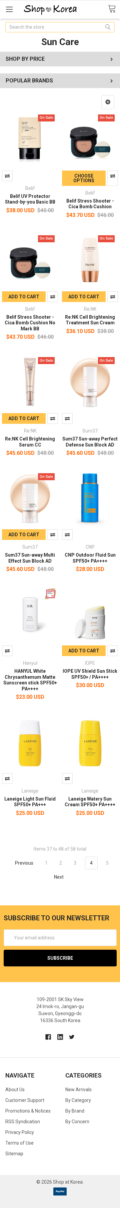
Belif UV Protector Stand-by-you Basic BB (30, 199)
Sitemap (14, 1153)
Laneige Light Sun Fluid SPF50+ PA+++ (30, 802)
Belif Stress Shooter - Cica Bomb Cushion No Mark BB (30, 322)
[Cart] (114, 9)
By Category (78, 1100)
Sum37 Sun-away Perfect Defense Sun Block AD (90, 441)
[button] (107, 102)
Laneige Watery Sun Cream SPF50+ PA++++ (90, 802)
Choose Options (83, 178)
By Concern (77, 1121)
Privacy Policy (19, 1132)
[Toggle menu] (9, 9)
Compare (7, 176)
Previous (23, 863)
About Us (15, 1089)
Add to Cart (23, 296)
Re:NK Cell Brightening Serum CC (30, 441)
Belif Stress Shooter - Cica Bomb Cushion (90, 204)
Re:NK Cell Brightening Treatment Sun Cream (90, 320)
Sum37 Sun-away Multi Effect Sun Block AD (30, 558)
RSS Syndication (22, 1121)
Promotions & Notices (28, 1111)
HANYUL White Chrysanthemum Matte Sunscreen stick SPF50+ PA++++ (30, 679)
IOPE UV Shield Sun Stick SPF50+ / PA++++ (90, 674)
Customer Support (24, 1100)
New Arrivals (78, 1089)
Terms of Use (19, 1143)
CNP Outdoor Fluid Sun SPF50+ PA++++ (90, 558)
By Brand (74, 1111)
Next (59, 876)
